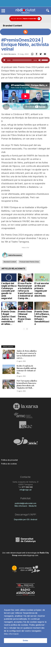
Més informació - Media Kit (25, 506)
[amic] (25, 415)
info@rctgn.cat (25, 490)
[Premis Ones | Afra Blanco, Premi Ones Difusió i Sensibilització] (42, 306)
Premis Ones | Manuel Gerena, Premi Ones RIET (25, 316)
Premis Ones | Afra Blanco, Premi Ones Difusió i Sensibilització (42, 317)
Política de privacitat (9, 460)
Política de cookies (9, 464)
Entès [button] (25, 640)
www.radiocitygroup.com (28, 555)
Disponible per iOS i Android (25, 519)
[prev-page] (24, 328)
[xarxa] (25, 406)
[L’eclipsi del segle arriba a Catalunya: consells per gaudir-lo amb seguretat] (9, 277)
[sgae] (25, 424)
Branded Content (12, 25)
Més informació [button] (11, 634)
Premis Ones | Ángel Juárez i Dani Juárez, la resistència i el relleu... (8, 317)
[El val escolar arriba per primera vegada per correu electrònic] (42, 277)
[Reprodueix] (4, 60)
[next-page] (27, 328)
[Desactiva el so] (39, 60)
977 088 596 (27, 487)
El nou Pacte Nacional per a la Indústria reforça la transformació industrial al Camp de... (25, 291)
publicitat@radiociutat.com (25, 503)
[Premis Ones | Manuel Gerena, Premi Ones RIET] (25, 306)
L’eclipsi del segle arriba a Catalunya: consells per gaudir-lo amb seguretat (8, 291)
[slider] (45, 60)
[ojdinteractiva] (25, 442)
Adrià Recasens (10, 54)
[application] (25, 60)
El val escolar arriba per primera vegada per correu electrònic (41, 289)
